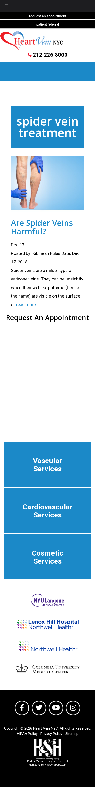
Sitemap (71, 734)
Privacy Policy (51, 734)
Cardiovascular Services (48, 511)
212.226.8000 (49, 55)
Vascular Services (47, 464)
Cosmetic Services (47, 557)
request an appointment (47, 15)
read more (26, 304)
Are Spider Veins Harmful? (42, 226)
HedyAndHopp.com (55, 764)
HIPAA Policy (27, 734)
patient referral (47, 24)
